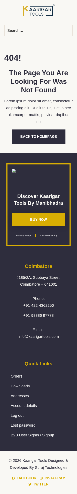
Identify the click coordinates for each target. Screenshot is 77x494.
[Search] (68, 30)
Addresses (20, 396)
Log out (17, 415)
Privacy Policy (23, 235)
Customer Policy (49, 235)
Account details (24, 406)
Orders (16, 376)
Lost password (23, 425)
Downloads (20, 386)
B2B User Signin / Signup (32, 435)
